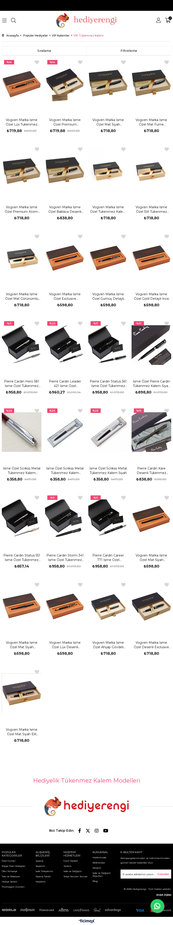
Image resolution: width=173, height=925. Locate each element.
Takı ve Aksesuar (11, 876)
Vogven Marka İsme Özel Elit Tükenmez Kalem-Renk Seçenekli (151, 209)
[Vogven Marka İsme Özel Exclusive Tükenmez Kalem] (65, 258)
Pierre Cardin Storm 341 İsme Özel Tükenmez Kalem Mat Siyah (65, 557)
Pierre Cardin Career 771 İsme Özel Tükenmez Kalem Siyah (108, 557)
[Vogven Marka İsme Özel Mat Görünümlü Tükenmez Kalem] (22, 258)
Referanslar (99, 862)
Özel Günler (9, 860)
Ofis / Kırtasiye (9, 871)
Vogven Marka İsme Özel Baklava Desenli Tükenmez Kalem (64, 209)
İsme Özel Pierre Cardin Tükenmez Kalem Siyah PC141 (151, 383)
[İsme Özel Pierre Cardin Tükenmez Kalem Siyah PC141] (151, 345)
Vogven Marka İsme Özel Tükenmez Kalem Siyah (108, 209)
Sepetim (40, 866)
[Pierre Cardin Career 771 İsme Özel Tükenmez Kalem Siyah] (108, 519)
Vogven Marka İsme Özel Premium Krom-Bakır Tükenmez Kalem (21, 209)
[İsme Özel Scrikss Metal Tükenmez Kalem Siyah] (108, 432)
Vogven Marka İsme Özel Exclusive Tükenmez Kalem (65, 296)
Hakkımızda (99, 857)
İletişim (97, 867)
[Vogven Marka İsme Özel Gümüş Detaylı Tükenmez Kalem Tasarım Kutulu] (108, 258)
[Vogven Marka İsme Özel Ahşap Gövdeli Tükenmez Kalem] (108, 606)
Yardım (68, 866)
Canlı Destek (71, 860)
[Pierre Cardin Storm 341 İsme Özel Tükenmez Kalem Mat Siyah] (65, 519)
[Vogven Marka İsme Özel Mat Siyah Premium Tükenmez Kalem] (108, 84)
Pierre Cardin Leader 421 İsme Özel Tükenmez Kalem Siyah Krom (65, 383)
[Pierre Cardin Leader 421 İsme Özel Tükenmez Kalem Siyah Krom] (65, 345)
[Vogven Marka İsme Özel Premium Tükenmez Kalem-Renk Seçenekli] (65, 84)
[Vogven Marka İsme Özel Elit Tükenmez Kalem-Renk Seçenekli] (151, 171)
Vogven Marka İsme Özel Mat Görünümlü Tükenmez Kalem (21, 296)
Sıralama (44, 51)
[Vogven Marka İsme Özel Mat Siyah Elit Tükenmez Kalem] (22, 693)
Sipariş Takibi (43, 876)
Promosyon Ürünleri (13, 886)
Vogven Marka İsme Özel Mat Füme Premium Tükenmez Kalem (151, 122)
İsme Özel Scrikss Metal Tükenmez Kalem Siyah (108, 470)
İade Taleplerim (44, 871)
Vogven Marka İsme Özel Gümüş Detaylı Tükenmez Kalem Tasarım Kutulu (108, 296)
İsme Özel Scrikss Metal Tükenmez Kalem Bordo (21, 470)
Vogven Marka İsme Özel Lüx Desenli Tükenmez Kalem (65, 645)
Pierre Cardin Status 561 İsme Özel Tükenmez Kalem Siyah (108, 383)
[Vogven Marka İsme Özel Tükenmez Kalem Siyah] (108, 171)
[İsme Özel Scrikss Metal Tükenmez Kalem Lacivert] (65, 432)
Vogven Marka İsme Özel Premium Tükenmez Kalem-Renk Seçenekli (65, 122)
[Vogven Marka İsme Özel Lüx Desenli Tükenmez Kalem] (65, 606)
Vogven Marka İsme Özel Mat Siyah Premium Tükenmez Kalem (108, 122)
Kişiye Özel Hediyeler (13, 866)
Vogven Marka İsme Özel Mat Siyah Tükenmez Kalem (151, 557)
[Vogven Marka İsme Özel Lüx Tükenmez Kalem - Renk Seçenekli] (22, 84)
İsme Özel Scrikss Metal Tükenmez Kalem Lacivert (65, 470)
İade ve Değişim (73, 871)
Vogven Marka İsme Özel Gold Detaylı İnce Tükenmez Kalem (151, 296)
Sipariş (39, 860)
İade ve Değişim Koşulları (102, 874)
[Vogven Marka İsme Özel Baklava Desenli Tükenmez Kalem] (65, 171)
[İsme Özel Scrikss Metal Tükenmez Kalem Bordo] (22, 432)
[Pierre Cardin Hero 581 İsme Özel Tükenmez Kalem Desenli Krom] (22, 345)
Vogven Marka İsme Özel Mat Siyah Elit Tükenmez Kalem (21, 732)
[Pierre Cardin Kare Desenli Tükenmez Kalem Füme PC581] (151, 432)
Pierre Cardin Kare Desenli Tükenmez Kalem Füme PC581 (151, 470)
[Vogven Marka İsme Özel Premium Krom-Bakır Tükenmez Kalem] (22, 171)
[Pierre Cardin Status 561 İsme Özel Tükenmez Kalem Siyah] (108, 345)
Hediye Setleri (9, 881)
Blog (95, 881)
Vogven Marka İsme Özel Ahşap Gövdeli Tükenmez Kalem (108, 645)
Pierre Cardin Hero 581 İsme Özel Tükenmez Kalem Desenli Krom (21, 383)
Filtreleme (129, 51)
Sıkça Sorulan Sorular (76, 876)
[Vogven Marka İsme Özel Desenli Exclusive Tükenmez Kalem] (151, 606)
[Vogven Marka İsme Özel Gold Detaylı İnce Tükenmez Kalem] (151, 258)
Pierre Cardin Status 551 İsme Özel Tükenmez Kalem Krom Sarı (21, 557)
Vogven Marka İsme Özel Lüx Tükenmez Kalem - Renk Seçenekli (21, 122)
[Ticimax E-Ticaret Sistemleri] (87, 921)
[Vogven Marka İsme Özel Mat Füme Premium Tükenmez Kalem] (151, 84)
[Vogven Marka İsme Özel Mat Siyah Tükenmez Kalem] (151, 519)
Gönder (163, 874)
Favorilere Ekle (37, 62)
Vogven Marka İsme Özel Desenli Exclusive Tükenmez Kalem (151, 645)
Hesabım (41, 881)
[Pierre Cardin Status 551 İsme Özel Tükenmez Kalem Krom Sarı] (22, 519)
